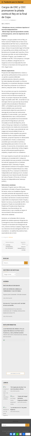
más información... (8, 316)
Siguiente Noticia (21, 246)
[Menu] (2, 2)
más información (7, 298)
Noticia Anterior (10, 245)
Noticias (11, 237)
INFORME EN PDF (15, 373)
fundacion (13, 20)
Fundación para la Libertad (13, 2)
